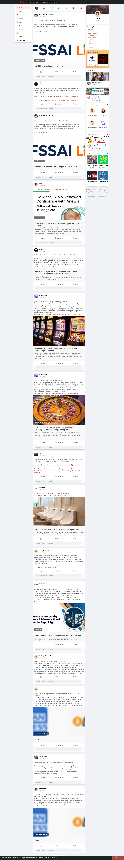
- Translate (44, 16)
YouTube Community (94, 182)
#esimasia (44, 471)
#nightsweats (38, 100)
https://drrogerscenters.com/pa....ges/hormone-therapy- (61, 96)
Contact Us (102, 196)
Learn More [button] (53, 857)
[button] (43, 2)
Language (106, 191)
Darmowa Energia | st (105, 182)
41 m (40, 16)
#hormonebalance (72, 100)
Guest (98, 19)
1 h (39, 85)
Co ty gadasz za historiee (98, 145)
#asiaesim (45, 469)
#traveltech (78, 471)
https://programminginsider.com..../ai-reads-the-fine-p (63, 394)
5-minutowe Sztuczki (105, 165)
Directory (92, 196)
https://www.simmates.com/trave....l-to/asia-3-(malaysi (60, 465)
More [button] (106, 196)
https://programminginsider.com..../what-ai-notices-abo (63, 314)
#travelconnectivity (54, 471)
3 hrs (40, 552)
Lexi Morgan (96, 82)
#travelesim (38, 469)
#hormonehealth (48, 100)
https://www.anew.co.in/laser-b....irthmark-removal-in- (51, 189)
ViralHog (94, 97)
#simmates (37, 473)
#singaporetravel (64, 469)
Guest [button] (107, 2)
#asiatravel (63, 471)
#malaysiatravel (54, 469)
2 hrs (40, 251)
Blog (97, 196)
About (87, 196)
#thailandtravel (75, 469)
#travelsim (37, 471)
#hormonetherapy (60, 100)
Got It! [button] (118, 857)
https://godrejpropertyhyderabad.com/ (46, 567)
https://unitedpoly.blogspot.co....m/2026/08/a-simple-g (51, 495)
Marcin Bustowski (94, 165)
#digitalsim (71, 471)
